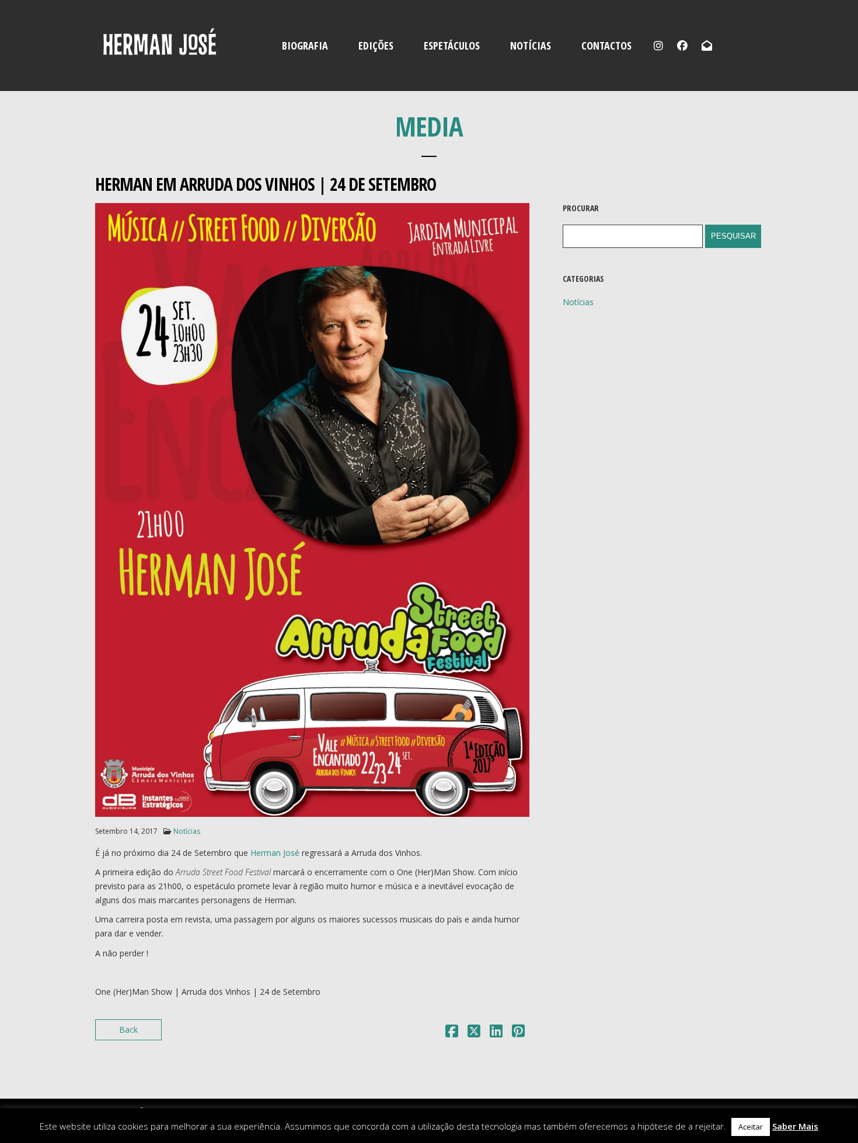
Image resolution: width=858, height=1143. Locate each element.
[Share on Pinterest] (518, 1033)
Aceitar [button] (750, 1126)
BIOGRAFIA (305, 46)
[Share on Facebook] (452, 1033)
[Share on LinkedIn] (496, 1033)
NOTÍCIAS (530, 46)
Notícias (186, 831)
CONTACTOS (606, 46)
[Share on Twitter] (474, 1033)
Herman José (274, 852)
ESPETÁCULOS (452, 46)
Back (128, 1029)
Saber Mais (795, 1126)
